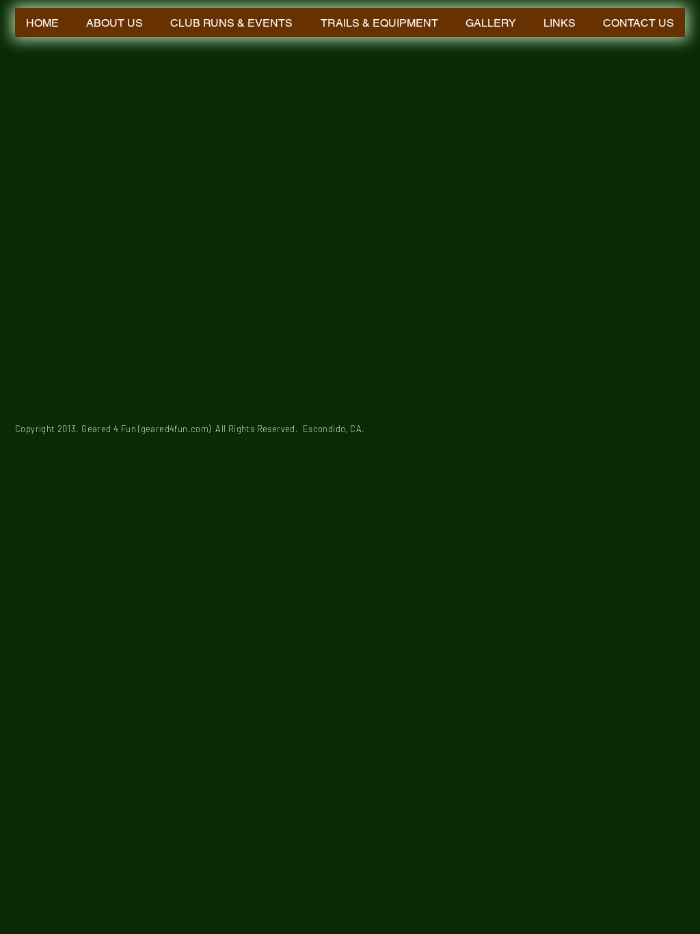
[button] (231, 22)
